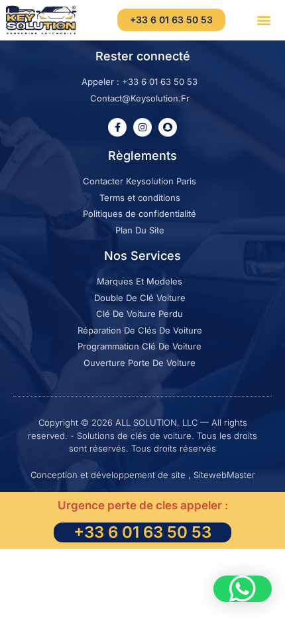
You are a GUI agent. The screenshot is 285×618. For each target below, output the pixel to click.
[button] (263, 20)
